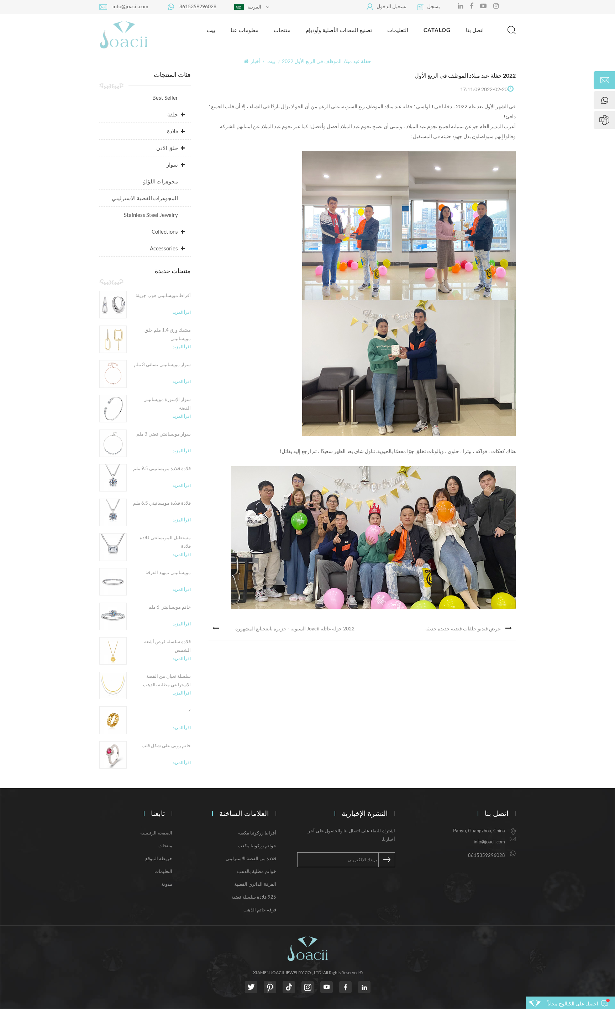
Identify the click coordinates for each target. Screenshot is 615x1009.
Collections (165, 231)
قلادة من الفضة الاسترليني (251, 858)
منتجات (282, 30)
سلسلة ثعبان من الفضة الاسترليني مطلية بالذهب (167, 680)
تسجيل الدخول (391, 6)
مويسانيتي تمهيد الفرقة (168, 572)
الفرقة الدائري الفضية (255, 884)
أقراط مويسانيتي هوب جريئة (163, 295)
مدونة (166, 884)
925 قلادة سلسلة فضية (253, 897)
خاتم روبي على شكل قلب (166, 745)
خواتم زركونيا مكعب (257, 845)
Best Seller (165, 97)
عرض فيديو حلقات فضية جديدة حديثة (463, 628)
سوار (172, 164)
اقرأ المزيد (182, 312)
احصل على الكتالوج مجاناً (572, 1003)
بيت (211, 30)
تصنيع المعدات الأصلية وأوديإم (339, 30)
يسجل (433, 6)
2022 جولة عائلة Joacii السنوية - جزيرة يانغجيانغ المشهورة (294, 628)
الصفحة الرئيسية (156, 833)
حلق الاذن (167, 148)
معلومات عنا (244, 30)
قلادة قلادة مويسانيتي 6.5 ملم (162, 503)
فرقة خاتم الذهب (259, 909)
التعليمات (397, 30)
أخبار (256, 61)
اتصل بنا (475, 30)
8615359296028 (197, 6)
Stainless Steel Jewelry (151, 215)
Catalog (437, 30)
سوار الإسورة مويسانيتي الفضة (167, 403)
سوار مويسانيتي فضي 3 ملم (163, 434)
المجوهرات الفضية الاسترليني (145, 198)
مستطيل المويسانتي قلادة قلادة (165, 542)
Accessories (164, 248)
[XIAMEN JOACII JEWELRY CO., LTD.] (123, 34)
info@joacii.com (130, 6)
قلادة (172, 131)
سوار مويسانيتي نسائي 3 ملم (162, 364)
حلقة (172, 114)
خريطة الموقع (158, 858)
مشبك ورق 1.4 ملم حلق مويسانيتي (167, 334)
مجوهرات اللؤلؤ (160, 181)
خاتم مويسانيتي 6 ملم (169, 607)
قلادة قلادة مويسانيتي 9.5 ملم (162, 468)
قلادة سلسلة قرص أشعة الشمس (167, 646)
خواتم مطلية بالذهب (256, 871)
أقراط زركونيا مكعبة (257, 833)
